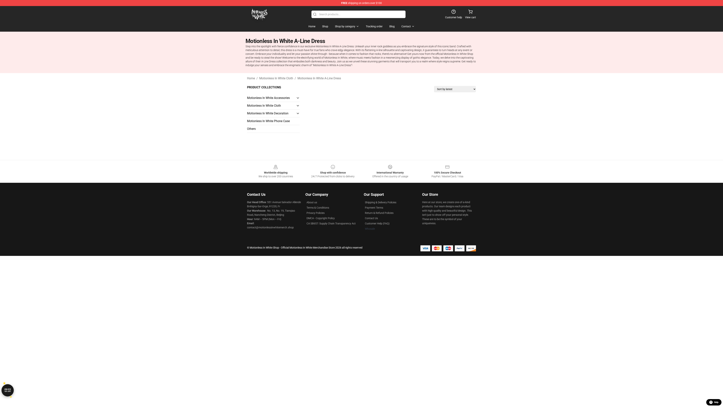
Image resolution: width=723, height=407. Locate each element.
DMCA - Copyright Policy (321, 218)
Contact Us (371, 218)
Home (251, 78)
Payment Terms (374, 207)
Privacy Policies (316, 212)
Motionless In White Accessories (268, 98)
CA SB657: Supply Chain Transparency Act (331, 223)
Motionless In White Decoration (267, 113)
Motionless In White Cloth (276, 78)
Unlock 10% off (7, 390)
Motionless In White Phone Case (268, 121)
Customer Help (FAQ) (377, 223)
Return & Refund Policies (379, 212)
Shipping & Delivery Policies (380, 202)
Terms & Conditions (318, 207)
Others (251, 129)
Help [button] (716, 402)
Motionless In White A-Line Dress (319, 78)
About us (312, 202)
